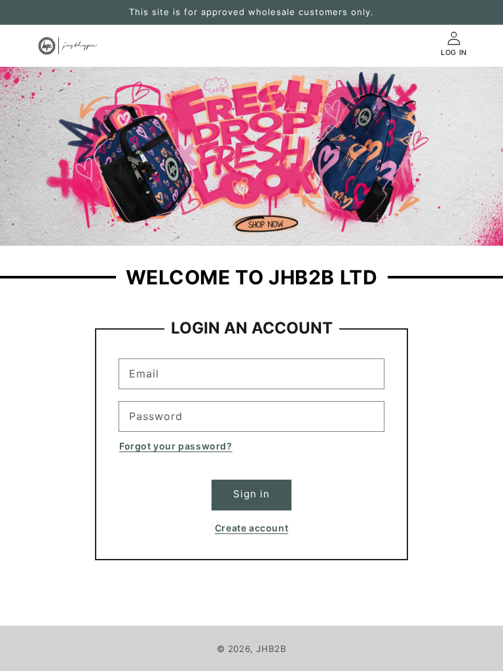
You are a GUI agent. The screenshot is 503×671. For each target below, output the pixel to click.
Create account (251, 527)
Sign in (251, 494)
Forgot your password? (176, 445)
